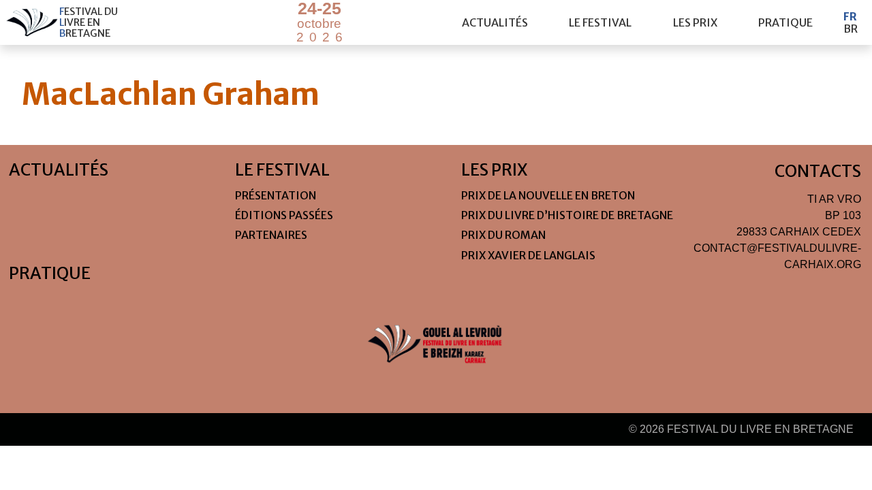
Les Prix (695, 22)
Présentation (275, 195)
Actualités (495, 22)
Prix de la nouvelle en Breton (548, 195)
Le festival (600, 22)
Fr (850, 16)
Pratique (785, 22)
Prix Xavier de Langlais (528, 255)
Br (850, 28)
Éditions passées (284, 215)
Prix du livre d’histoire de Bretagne (567, 215)
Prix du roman (503, 235)
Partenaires (271, 235)
